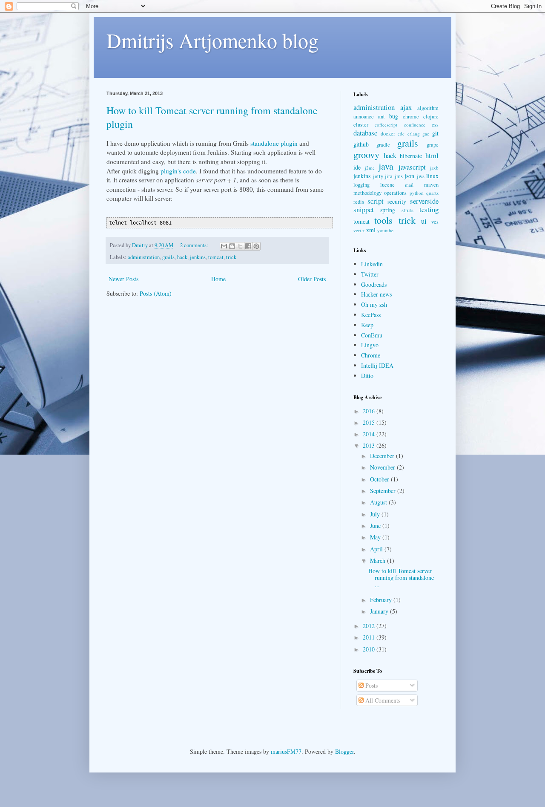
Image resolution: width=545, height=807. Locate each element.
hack (182, 257)
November (383, 467)
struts (407, 210)
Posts (371, 685)
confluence (414, 124)
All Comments (382, 700)
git (435, 133)
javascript (412, 167)
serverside (424, 201)
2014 (369, 434)
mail (409, 185)
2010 (369, 649)
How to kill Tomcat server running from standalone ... (401, 578)
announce (363, 116)
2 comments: (194, 245)
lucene (387, 184)
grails (168, 257)
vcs (435, 221)
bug (393, 116)
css (435, 124)
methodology (367, 192)
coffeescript (386, 124)
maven (431, 184)
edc (401, 133)
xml (371, 230)
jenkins (198, 257)
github (361, 144)
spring (387, 210)
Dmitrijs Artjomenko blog (212, 40)
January (380, 611)
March (378, 560)
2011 (369, 637)
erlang (413, 133)
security (396, 201)
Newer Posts (123, 279)
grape (433, 144)
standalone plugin (274, 143)
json (409, 176)
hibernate (411, 156)
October (380, 479)
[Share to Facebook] (248, 246)
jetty (378, 176)
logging (361, 184)
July (376, 514)
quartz (432, 193)
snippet (363, 209)
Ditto (367, 376)
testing (429, 209)
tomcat (216, 257)
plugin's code (178, 171)
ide (357, 167)
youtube (385, 230)
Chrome (370, 355)
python (417, 193)
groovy (366, 154)
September (383, 491)
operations (395, 192)
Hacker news (376, 294)
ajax (406, 107)
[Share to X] (240, 246)
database (365, 133)
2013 (369, 445)
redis (358, 201)
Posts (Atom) (156, 293)
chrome (411, 116)
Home (218, 279)
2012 (369, 626)
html (432, 155)
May (376, 537)
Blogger (344, 751)
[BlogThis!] (232, 246)
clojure (431, 116)
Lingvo (370, 345)
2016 (369, 411)
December (383, 456)
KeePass (371, 315)
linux (432, 176)
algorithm (428, 108)
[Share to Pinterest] (256, 246)
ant (381, 116)
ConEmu (371, 335)
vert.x (359, 230)
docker (388, 133)
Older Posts (312, 279)
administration (144, 257)
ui (424, 221)
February (381, 600)
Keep (367, 325)
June (376, 526)
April (377, 549)
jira (389, 176)
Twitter (370, 274)
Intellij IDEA (377, 365)
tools (383, 219)
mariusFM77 (286, 751)
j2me (370, 167)
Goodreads (374, 284)
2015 (369, 422)
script (375, 201)
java (386, 165)
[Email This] (224, 246)
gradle (383, 144)
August (379, 502)
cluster (360, 124)
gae (425, 133)
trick (231, 257)
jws (421, 176)
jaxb (434, 167)
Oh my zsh (374, 304)
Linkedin (372, 264)
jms (399, 176)
